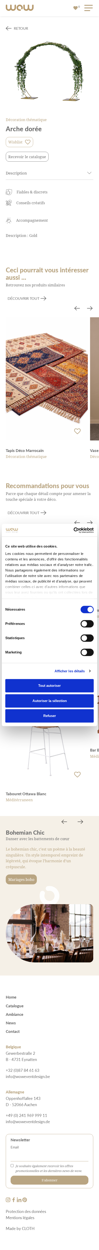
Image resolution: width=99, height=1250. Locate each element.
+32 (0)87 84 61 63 (22, 1070)
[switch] (87, 623)
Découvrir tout (23, 298)
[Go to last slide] (77, 308)
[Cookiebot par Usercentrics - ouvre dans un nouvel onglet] (73, 530)
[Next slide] (89, 308)
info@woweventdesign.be (28, 1076)
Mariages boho (21, 879)
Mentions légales (20, 1217)
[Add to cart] (77, 431)
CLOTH (28, 1228)
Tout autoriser (49, 686)
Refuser (49, 716)
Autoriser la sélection (49, 701)
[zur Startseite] (20, 8)
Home (11, 997)
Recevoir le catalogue (27, 156)
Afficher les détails (70, 671)
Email (15, 1147)
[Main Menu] (87, 8)
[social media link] (8, 1200)
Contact (13, 1031)
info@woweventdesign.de (28, 1121)
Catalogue (14, 1005)
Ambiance (14, 1014)
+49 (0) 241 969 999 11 (26, 1115)
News (11, 1023)
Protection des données (26, 1211)
